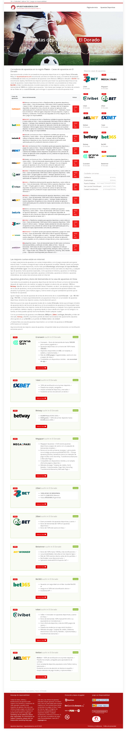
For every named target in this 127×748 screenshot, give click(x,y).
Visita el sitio (75, 109)
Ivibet (26, 182)
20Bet (26, 171)
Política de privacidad (109, 726)
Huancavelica (30, 691)
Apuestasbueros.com (24, 77)
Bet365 (74, 79)
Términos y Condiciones (95, 726)
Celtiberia (100, 177)
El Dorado (56, 337)
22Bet (26, 220)
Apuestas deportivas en (18, 691)
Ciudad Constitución (96, 189)
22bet (54, 315)
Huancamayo (100, 180)
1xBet (26, 146)
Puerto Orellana (100, 183)
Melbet (27, 195)
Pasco (37, 691)
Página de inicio (92, 7)
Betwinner (28, 232)
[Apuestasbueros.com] (26, 7)
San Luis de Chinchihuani (96, 186)
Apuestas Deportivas (108, 7)
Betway (13, 286)
